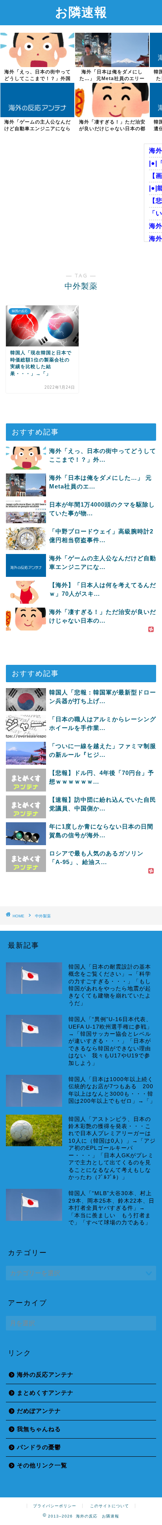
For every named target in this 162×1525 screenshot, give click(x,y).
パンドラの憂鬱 (39, 1447)
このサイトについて (109, 1506)
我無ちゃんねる (39, 1429)
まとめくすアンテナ (45, 1392)
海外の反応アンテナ (45, 1374)
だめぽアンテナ (39, 1410)
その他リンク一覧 (42, 1465)
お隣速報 (81, 12)
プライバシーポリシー (54, 1506)
